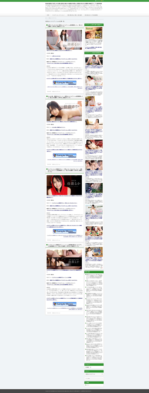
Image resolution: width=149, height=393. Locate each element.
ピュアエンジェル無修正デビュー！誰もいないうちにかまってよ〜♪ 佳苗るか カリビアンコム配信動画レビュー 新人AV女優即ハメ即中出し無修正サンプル (65, 170)
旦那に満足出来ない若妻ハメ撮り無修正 (74, 15)
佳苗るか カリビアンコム (56, 91)
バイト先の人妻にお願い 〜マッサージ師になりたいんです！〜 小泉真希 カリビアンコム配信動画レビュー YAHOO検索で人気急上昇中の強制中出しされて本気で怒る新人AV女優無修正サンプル (94, 289)
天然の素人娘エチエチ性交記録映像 (91, 15)
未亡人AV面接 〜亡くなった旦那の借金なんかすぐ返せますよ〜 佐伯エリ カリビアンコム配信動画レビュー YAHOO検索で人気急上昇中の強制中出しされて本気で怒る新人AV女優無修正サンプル (94, 358)
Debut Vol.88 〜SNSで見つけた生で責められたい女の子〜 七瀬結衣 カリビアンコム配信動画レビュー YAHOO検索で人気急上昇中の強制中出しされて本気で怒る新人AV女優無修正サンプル (94, 312)
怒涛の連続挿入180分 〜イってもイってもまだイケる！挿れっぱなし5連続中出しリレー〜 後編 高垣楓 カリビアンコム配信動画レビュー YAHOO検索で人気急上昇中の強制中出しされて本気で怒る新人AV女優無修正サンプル (94, 351)
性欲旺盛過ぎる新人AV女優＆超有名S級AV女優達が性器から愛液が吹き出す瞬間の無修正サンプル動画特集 (73, 3)
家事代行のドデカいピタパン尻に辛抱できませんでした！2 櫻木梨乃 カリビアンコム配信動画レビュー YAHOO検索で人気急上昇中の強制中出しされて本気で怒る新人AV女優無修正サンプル (94, 276)
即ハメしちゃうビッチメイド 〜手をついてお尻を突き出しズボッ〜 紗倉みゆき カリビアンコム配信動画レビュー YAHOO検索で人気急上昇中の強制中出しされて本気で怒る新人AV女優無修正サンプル (94, 301)
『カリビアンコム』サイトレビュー (58, 15)
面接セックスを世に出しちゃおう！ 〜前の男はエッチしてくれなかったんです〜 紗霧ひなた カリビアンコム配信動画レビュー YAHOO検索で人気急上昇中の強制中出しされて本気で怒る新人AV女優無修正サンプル (94, 283)
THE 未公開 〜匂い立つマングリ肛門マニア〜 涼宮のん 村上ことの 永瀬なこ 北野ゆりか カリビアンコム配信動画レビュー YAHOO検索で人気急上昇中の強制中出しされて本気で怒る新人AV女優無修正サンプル (94, 319)
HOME (48, 15)
